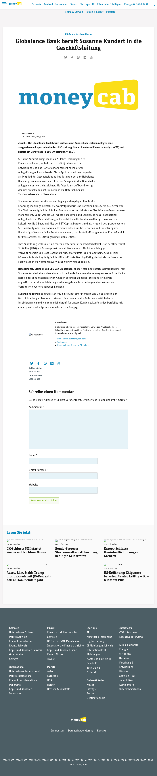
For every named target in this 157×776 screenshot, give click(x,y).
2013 (90, 760)
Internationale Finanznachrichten (66, 645)
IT (93, 4)
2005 (143, 760)
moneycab (30, 133)
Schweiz (36, 4)
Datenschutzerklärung (80, 731)
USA (49, 680)
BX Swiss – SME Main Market (63, 641)
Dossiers (110, 12)
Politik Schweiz (18, 637)
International (16, 667)
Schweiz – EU (127, 676)
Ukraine (123, 671)
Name (33, 455)
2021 (37, 760)
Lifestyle (92, 689)
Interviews (61, 4)
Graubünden (16, 654)
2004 (150, 760)
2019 (50, 760)
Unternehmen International (24, 671)
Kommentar (36, 407)
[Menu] (4, 4)
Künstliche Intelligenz (109, 4)
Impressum (57, 731)
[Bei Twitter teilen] (65, 57)
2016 (70, 760)
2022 (31, 760)
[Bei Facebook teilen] (72, 57)
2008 (123, 760)
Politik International (20, 676)
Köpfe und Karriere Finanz (78, 34)
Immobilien (126, 680)
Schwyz (13, 659)
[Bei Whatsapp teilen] (78, 57)
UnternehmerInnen (130, 689)
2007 (130, 760)
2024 (18, 760)
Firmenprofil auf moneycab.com (71, 339)
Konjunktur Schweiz (20, 641)
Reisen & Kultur (94, 12)
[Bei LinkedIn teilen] (85, 57)
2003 (71, 765)
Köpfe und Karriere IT (99, 659)
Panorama (15, 685)
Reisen (90, 693)
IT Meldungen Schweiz (100, 645)
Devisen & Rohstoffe (58, 689)
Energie (123, 649)
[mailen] (91, 57)
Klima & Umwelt (74, 12)
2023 (24, 760)
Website (33, 485)
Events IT (92, 663)
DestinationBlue (96, 698)
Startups (85, 4)
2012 (96, 760)
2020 (44, 760)
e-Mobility (125, 654)
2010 (109, 760)
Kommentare (126, 685)
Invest (51, 659)
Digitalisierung (95, 641)
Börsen (51, 685)
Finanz (73, 4)
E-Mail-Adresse (38, 470)
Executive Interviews (131, 637)
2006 (136, 760)
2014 (83, 760)
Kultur (90, 685)
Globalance (62, 342)
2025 (11, 760)
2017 (64, 760)
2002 (78, 765)
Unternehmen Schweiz (22, 632)
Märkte (51, 667)
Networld (92, 672)
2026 (5, 760)
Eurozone (52, 676)
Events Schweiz (18, 645)
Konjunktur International (23, 680)
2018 (57, 760)
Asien (50, 671)
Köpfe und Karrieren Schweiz (25, 650)
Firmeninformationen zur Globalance (73, 345)
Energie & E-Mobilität (136, 4)
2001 (85, 765)
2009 (116, 760)
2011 (103, 760)
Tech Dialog (93, 668)
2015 (77, 760)
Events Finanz (55, 654)
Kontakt (101, 731)
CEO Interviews (128, 632)
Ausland (48, 4)
